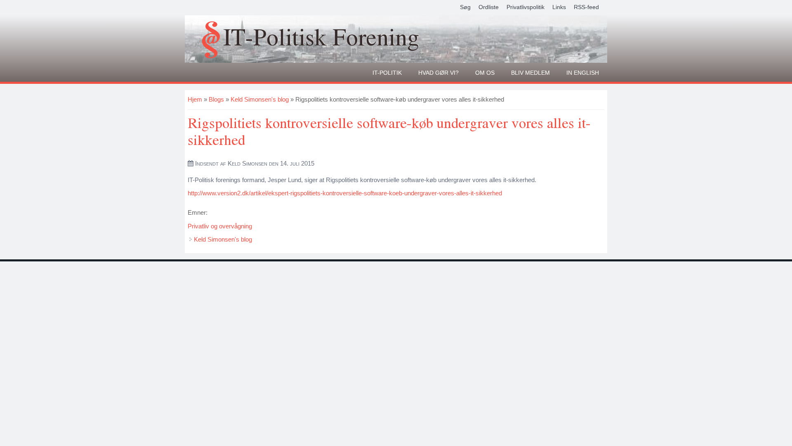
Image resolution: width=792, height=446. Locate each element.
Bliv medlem (530, 72)
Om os (485, 72)
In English (582, 72)
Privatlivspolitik (525, 7)
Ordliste (488, 7)
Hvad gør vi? (438, 72)
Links (559, 7)
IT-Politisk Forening (321, 36)
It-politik (387, 72)
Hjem (195, 99)
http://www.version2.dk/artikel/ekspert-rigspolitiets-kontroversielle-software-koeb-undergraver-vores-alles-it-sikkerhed (345, 193)
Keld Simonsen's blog (260, 99)
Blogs (216, 99)
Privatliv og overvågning (220, 226)
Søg (465, 7)
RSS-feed (586, 7)
